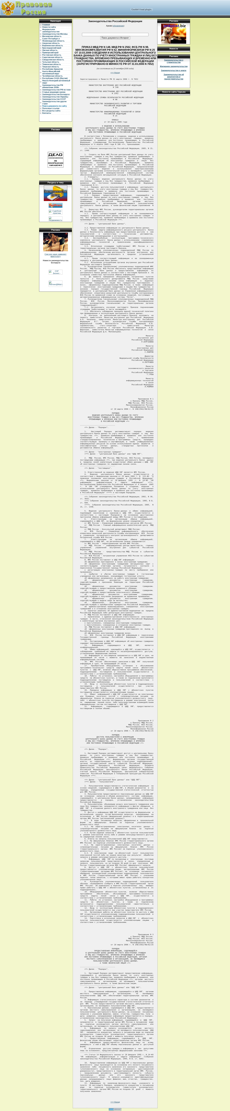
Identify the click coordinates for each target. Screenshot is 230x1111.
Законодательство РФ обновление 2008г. (52, 86)
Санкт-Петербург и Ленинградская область (53, 40)
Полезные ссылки (50, 108)
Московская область (51, 36)
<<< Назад (115, 73)
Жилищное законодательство (174, 66)
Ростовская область (51, 55)
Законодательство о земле (173, 70)
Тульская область (50, 62)
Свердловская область (53, 60)
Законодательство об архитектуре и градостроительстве (174, 76)
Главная (46, 25)
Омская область (49, 50)
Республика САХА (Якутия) (55, 78)
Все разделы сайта (51, 111)
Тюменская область (51, 64)
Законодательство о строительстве (173, 61)
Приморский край (50, 53)
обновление (118, 26)
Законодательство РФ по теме (56, 90)
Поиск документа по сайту (54, 106)
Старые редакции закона (53, 92)
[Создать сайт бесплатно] (115, 1110)
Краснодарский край (51, 48)
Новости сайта (49, 27)
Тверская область (50, 67)
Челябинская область (52, 76)
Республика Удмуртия (52, 69)
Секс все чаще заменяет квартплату (55, 255)
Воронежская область (52, 45)
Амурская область (51, 43)
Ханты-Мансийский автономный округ (51, 72)
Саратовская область (52, 57)
